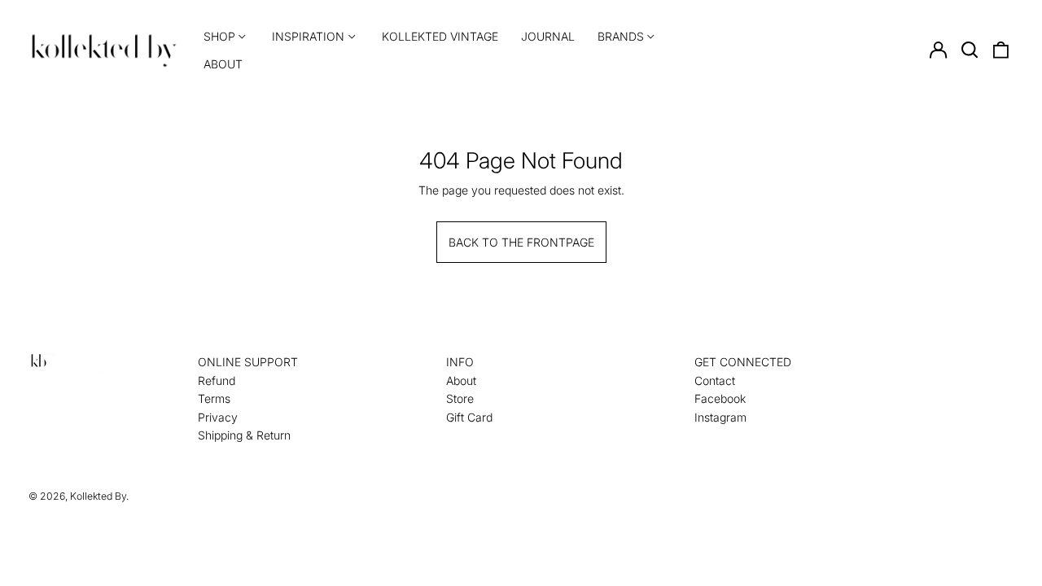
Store (460, 398)
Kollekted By (98, 496)
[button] (970, 50)
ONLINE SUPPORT (248, 362)
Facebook (720, 398)
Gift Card (469, 417)
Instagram (720, 417)
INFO (460, 362)
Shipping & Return (244, 435)
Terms (214, 398)
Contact (714, 380)
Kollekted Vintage (440, 36)
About (223, 64)
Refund (216, 380)
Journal (548, 36)
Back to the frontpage (521, 242)
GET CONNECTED (742, 362)
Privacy (218, 417)
